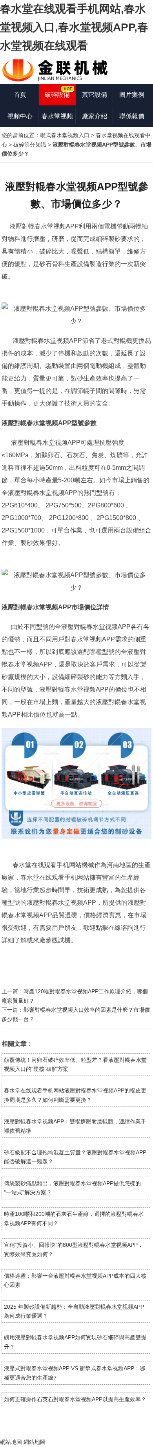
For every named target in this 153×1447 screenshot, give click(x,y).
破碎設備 (57, 94)
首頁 (20, 94)
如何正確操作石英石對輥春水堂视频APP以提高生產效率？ (75, 1399)
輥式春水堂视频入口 (64, 135)
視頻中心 (20, 116)
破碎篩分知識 (29, 144)
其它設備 (94, 94)
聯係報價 (131, 116)
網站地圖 (11, 1442)
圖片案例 (131, 94)
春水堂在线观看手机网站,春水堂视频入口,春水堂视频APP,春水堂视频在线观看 (74, 27)
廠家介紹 (94, 116)
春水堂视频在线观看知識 (57, 120)
